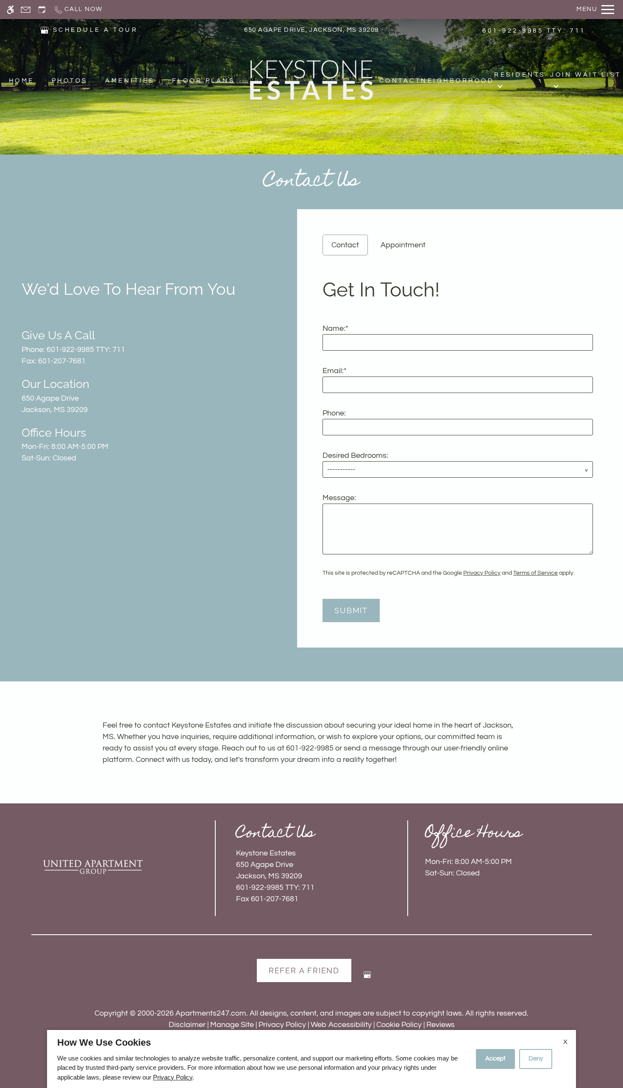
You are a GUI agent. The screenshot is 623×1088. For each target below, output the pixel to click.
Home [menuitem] (21, 81)
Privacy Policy (482, 573)
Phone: (334, 413)
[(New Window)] (44, 29)
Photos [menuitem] (70, 81)
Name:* (335, 328)
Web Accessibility (341, 1025)
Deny (535, 1058)
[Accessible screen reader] (10, 9)
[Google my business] (367, 978)
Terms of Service (535, 573)
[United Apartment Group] (93, 867)
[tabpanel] (460, 447)
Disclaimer (187, 1025)
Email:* (335, 371)
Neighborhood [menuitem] (457, 81)
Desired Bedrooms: (355, 455)
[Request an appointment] (41, 9)
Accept (495, 1058)
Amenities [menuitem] (129, 81)
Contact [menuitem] (400, 81)
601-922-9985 (533, 31)
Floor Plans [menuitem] (203, 81)
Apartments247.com (210, 1013)
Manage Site (232, 1025)
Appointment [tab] (403, 245)
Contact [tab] (345, 245)
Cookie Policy (399, 1025)
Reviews (440, 1025)
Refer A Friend (304, 970)
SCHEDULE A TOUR (95, 30)
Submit (351, 610)
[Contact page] (25, 9)
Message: (339, 498)
